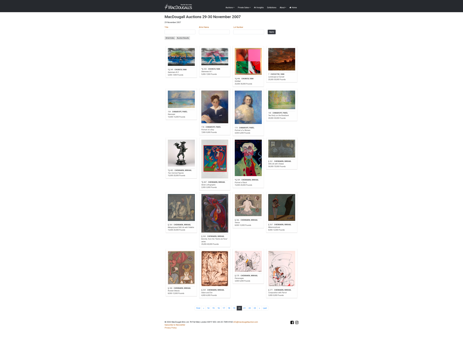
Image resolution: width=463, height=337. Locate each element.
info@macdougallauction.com (245, 322)
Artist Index (170, 38)
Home (294, 7)
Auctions (229, 7)
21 (244, 308)
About (282, 7)
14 (208, 308)
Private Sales (243, 7)
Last (265, 308)
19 (234, 308)
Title (166, 27)
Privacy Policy (171, 328)
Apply (271, 32)
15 (213, 308)
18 (229, 308)
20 (239, 308)
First (198, 308)
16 (219, 308)
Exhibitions (271, 7)
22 (250, 308)
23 (255, 308)
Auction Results (183, 38)
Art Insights (259, 7)
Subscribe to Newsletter (175, 325)
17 (224, 308)
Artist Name (204, 27)
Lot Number (238, 27)
